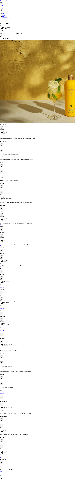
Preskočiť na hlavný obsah (4, 0)
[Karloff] (1, 475)
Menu (1, 2)
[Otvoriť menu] (2, 2)
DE (2, 9)
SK (2, 5)
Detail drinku (2, 203)
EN (2, 8)
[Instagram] (2, 478)
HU (2, 7)
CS (2, 10)
